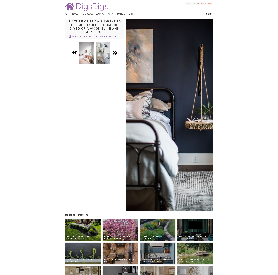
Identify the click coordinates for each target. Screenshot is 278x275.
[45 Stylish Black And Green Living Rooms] (195, 230)
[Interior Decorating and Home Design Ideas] (86, 11)
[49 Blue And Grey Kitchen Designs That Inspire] (157, 253)
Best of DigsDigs (87, 13)
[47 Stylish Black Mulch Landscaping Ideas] (83, 230)
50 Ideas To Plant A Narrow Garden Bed (80, 261)
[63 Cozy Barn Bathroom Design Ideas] (120, 253)
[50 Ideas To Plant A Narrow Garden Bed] (83, 253)
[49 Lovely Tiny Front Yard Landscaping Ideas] (120, 230)
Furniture (110, 13)
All (66, 13)
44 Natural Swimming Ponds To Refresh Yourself (194, 261)
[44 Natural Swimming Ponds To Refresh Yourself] (195, 253)
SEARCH (210, 13)
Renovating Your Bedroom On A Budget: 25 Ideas (96, 36)
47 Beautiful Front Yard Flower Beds (154, 237)
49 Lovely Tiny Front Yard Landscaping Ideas (117, 237)
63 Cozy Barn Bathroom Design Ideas (119, 261)
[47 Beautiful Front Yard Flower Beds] (157, 230)
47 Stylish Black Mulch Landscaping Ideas (78, 237)
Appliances (74, 13)
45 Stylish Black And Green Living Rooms (192, 237)
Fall (198, 4)
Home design (121, 13)
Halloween (190, 4)
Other (131, 13)
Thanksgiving (206, 4)
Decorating (100, 13)
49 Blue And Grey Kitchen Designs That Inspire (154, 261)
